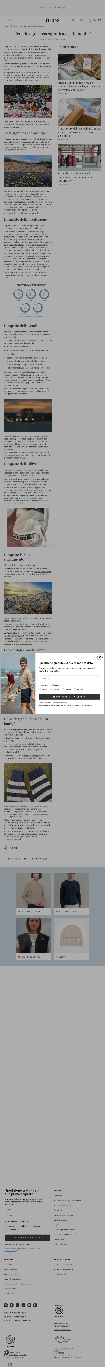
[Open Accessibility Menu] (6, 1352)
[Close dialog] (99, 657)
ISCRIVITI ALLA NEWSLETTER (69, 697)
